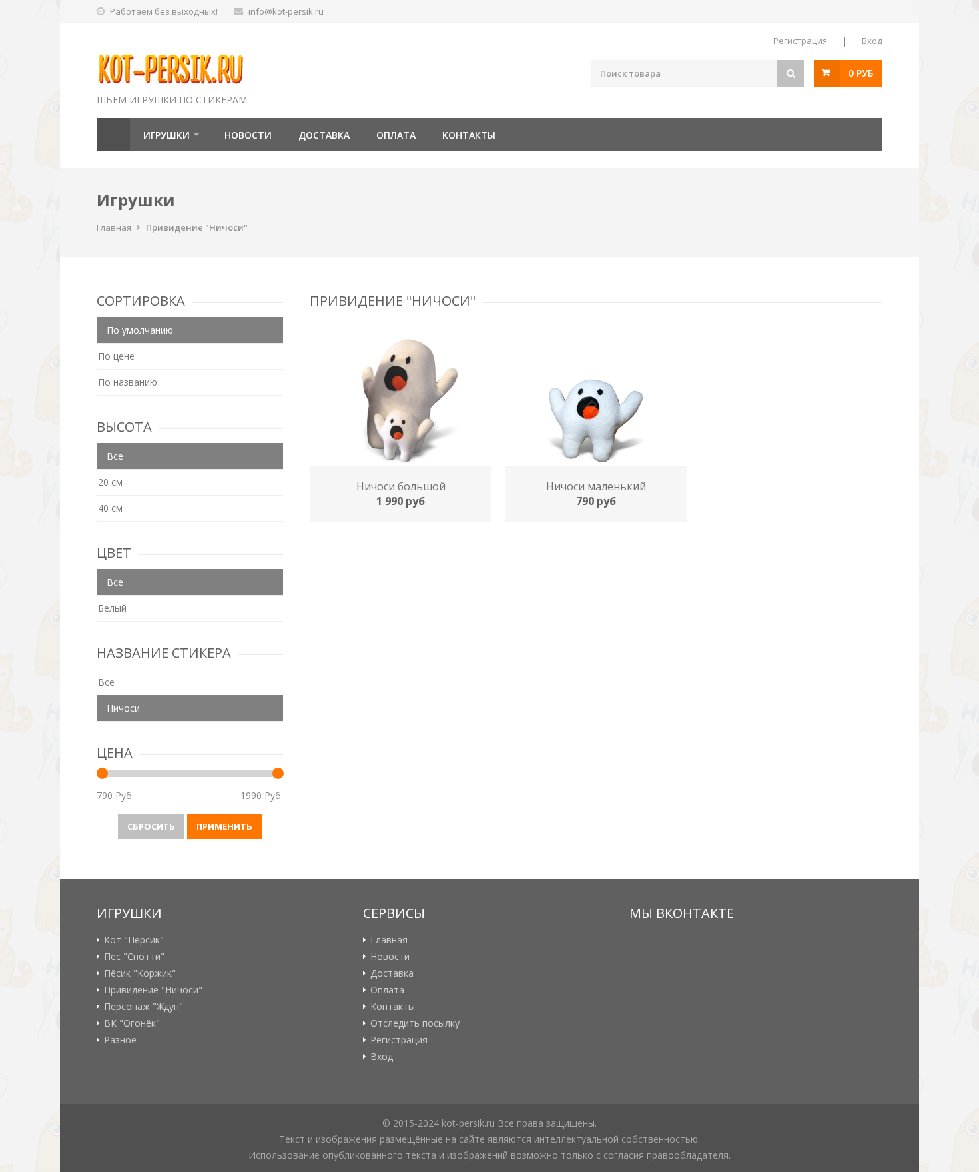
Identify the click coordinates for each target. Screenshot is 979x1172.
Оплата (396, 135)
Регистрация (800, 41)
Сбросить (151, 826)
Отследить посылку (415, 1023)
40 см (110, 508)
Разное (120, 1040)
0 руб (860, 73)
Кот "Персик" (134, 940)
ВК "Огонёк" (132, 1023)
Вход (872, 41)
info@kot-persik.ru (286, 11)
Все (106, 682)
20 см (110, 482)
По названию (127, 382)
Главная (113, 134)
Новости (248, 135)
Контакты (468, 135)
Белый (112, 608)
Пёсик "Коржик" (140, 973)
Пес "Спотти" (134, 957)
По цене (116, 356)
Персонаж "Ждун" (143, 1007)
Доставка (324, 135)
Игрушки (166, 135)
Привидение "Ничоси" (197, 227)
